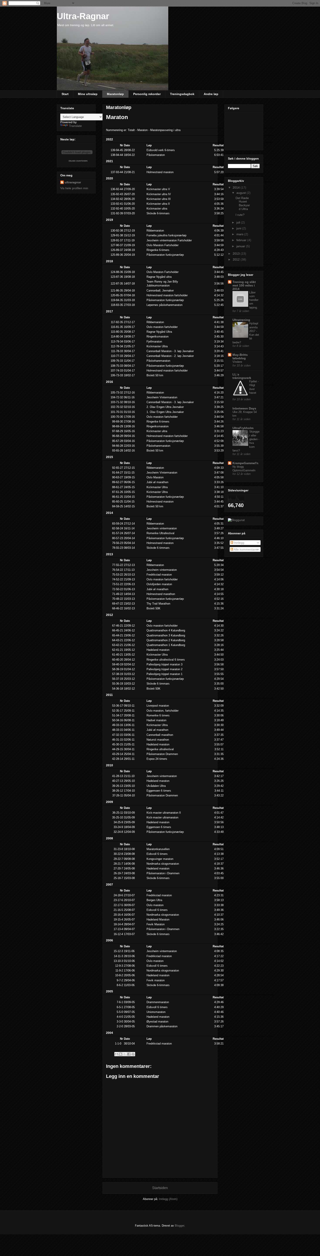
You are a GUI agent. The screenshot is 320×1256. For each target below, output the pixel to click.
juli (238, 222)
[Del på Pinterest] (133, 1054)
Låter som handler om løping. (253, 300)
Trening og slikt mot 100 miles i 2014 (244, 285)
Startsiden (160, 1188)
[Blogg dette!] (120, 1054)
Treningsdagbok (182, 94)
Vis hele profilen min (74, 188)
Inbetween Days (244, 408)
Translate (75, 126)
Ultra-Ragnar (83, 16)
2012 (237, 259)
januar (241, 246)
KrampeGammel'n (245, 463)
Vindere (237, 361)
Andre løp (211, 94)
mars (240, 234)
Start (65, 94)
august (241, 192)
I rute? (240, 214)
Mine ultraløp (88, 94)
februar (241, 240)
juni (239, 228)
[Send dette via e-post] (116, 1054)
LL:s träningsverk (241, 376)
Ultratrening (241, 320)
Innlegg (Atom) (168, 1199)
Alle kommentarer (245, 549)
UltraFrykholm (242, 428)
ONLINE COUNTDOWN (78, 161)
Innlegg (238, 542)
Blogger (179, 1225)
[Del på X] (125, 1054)
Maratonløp (115, 94)
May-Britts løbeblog (240, 356)
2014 (237, 187)
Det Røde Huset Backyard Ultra (243, 203)
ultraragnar (73, 182)
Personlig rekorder (147, 94)
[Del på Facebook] (129, 1054)
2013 (237, 253)
